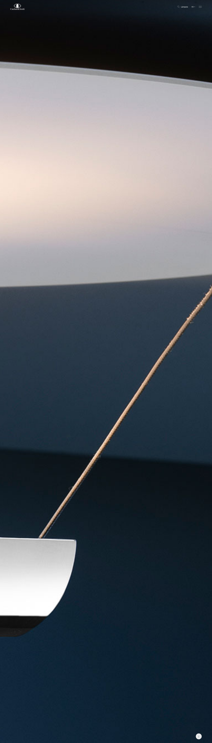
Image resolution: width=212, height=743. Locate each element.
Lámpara (184, 7)
